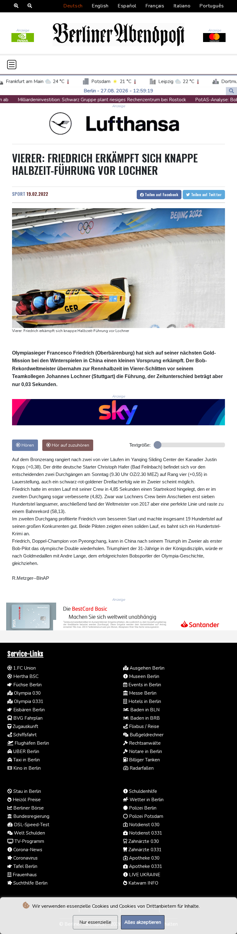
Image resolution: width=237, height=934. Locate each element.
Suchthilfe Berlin (30, 883)
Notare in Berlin (145, 751)
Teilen (161, 194)
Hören (27, 445)
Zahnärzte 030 (143, 841)
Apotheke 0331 (145, 866)
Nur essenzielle (95, 922)
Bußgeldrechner (146, 735)
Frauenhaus (24, 875)
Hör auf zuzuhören (70, 445)
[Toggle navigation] (11, 64)
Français (154, 5)
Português (211, 5)
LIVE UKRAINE (144, 875)
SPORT (18, 193)
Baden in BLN (144, 710)
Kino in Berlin (26, 768)
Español (127, 5)
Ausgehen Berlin (146, 668)
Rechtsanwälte (144, 743)
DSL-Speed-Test (31, 825)
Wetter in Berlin (146, 800)
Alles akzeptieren (142, 922)
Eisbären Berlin (28, 710)
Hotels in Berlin (144, 701)
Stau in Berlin (26, 791)
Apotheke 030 (144, 858)
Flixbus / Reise (143, 726)
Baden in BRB (144, 718)
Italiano (182, 5)
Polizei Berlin (142, 808)
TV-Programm (28, 841)
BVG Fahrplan (27, 718)
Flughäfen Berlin (31, 743)
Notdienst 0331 (145, 833)
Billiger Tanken (144, 760)
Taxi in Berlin (26, 760)
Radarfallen (141, 768)
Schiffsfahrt (24, 735)
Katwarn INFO (142, 883)
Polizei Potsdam (145, 816)
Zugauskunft (24, 726)
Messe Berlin (142, 693)
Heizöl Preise (26, 800)
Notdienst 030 (144, 825)
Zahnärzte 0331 (144, 850)
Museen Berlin (143, 676)
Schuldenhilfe (142, 791)
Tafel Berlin (24, 866)
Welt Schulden (29, 833)
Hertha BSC (25, 676)
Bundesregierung (30, 816)
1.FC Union (24, 668)
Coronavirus (25, 858)
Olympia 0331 (28, 701)
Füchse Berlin (27, 685)
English (100, 5)
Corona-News (27, 850)
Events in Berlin (144, 685)
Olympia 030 (27, 693)
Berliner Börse (28, 808)
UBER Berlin (25, 751)
